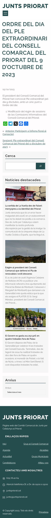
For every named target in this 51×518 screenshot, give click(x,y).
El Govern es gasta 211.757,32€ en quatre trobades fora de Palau (22, 337)
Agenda (6, 450)
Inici (4, 444)
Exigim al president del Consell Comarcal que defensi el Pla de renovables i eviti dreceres (21, 270)
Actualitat (7, 456)
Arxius (8, 388)
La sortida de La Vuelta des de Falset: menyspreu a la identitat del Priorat (23, 207)
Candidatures (9, 463)
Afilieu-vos (43, 463)
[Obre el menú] (5, 13)
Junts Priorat (25, 6)
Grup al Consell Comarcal (36, 444)
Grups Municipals (40, 456)
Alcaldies (44, 450)
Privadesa (43, 512)
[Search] (40, 166)
